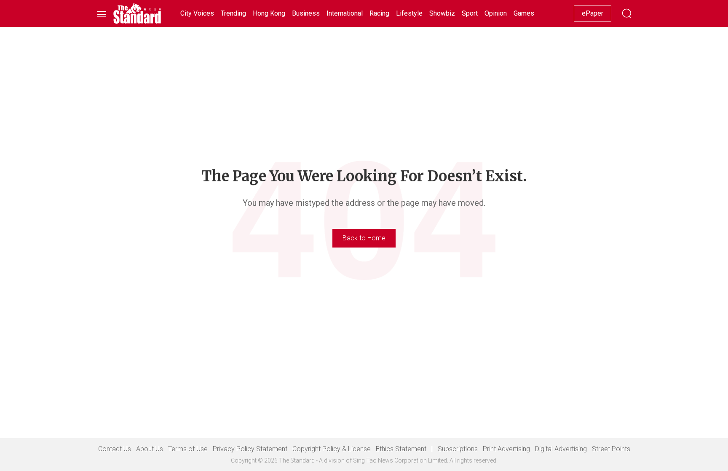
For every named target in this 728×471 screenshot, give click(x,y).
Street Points (611, 449)
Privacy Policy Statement (250, 449)
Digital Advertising (561, 449)
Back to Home (364, 238)
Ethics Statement (401, 449)
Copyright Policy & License (331, 449)
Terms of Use (188, 449)
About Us (149, 449)
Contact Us (114, 449)
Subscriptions (458, 449)
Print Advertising (506, 449)
